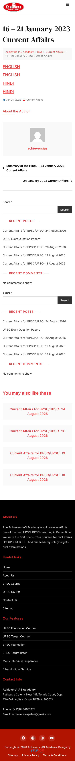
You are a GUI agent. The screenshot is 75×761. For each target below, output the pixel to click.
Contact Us (10, 600)
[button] (68, 4)
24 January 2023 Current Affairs (46, 181)
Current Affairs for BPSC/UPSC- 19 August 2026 (34, 255)
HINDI (8, 83)
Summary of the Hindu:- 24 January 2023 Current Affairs (35, 168)
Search (7, 202)
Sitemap (8, 608)
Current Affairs (34, 99)
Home (6, 567)
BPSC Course (11, 583)
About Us (9, 575)
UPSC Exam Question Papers (21, 239)
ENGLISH (11, 66)
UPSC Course (12, 592)
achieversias (37, 148)
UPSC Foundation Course (19, 628)
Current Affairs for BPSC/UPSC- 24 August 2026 (34, 230)
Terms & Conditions (55, 755)
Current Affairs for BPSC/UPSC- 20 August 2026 (34, 247)
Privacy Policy (30, 755)
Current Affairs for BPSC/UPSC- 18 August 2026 (34, 263)
